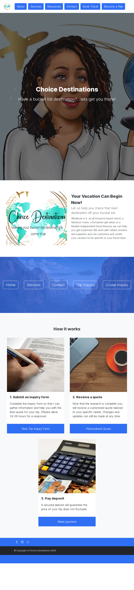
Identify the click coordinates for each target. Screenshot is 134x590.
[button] (17, 542)
